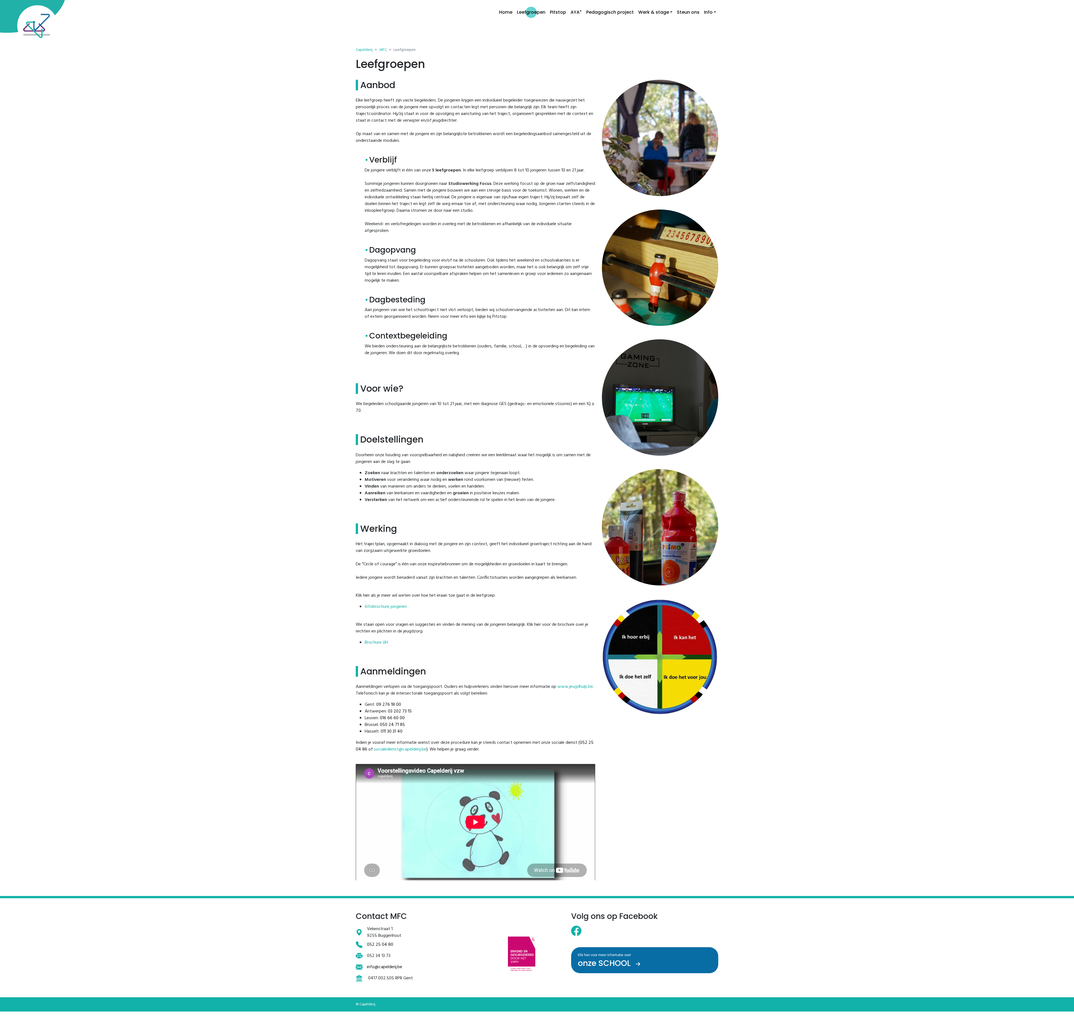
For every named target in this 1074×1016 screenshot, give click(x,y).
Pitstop (558, 12)
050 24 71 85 (392, 724)
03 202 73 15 (400, 711)
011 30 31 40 (391, 731)
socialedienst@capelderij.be (400, 749)
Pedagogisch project (610, 12)
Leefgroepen (531, 12)
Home (505, 12)
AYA (576, 11)
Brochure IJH (376, 642)
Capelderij (364, 50)
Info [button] (708, 12)
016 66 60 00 (392, 718)
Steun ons (688, 12)
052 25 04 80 (380, 944)
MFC (383, 50)
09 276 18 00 (388, 704)
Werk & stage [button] (653, 12)
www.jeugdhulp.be (575, 686)
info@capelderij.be (384, 967)
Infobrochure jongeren (386, 606)
